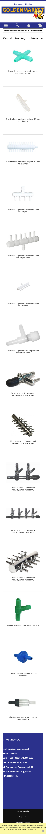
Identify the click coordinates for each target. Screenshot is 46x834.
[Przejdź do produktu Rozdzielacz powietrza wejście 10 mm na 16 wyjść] (23, 103)
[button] (6, 25)
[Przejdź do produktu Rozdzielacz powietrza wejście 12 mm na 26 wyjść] (23, 148)
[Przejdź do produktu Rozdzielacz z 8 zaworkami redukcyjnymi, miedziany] (23, 562)
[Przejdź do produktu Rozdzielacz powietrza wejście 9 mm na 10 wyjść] (23, 287)
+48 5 (8, 740)
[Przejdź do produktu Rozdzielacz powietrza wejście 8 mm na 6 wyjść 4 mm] (23, 240)
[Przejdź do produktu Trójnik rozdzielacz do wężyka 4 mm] (23, 609)
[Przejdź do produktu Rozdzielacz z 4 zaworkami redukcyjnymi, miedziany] (23, 517)
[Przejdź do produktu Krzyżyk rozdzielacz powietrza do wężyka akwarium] (23, 58)
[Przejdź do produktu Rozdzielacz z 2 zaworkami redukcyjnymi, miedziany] (23, 472)
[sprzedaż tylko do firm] (23, 30)
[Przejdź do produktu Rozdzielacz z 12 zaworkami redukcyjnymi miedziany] (23, 425)
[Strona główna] (23, 12)
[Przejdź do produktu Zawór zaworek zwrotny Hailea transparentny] (23, 703)
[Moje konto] (29, 25)
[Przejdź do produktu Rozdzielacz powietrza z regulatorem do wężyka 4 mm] (23, 335)
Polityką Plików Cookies (8, 827)
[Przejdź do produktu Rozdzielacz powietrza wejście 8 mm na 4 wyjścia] (23, 193)
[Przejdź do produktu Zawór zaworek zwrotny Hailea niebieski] (23, 657)
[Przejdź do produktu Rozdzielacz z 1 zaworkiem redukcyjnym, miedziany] (23, 380)
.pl (28, 749)
